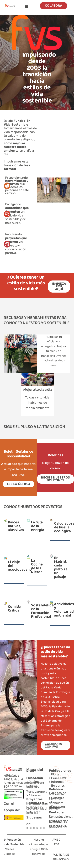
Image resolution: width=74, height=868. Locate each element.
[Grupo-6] (44, 828)
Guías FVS (58, 778)
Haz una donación (56, 802)
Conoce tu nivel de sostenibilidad (36, 807)
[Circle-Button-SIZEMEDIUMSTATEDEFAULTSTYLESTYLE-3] (41, 828)
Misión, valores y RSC (32, 786)
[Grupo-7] (34, 828)
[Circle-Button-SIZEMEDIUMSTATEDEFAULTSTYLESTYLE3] (37, 828)
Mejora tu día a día (37, 390)
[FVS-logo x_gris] (31, 828)
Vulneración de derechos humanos (59, 821)
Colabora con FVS (56, 798)
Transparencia (36, 791)
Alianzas (35, 795)
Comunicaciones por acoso (61, 817)
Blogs (55, 774)
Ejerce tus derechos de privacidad (58, 826)
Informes (57, 782)
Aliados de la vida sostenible (57, 793)
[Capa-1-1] (10, 5)
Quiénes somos (33, 782)
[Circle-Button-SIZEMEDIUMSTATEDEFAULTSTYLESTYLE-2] (27, 828)
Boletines (58, 785)
